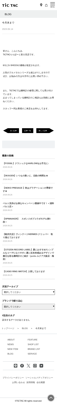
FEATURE (32, 339)
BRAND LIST (34, 349)
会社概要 (40, 382)
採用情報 (30, 382)
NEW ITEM (12, 349)
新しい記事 (43, 131)
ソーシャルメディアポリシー (39, 377)
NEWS (10, 344)
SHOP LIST (33, 344)
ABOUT (11, 339)
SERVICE (32, 354)
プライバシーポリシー (13, 377)
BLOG (10, 354)
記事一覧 (27, 131)
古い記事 (13, 131)
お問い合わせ (18, 382)
